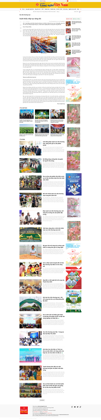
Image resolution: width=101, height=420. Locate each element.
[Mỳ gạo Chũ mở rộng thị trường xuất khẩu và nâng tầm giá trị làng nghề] (30, 252)
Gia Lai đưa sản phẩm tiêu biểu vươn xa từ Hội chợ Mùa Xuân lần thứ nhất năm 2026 (53, 178)
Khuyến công (47, 9)
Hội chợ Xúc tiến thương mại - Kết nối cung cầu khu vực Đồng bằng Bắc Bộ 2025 (53, 299)
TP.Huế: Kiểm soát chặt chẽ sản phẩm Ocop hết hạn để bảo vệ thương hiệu (76, 44)
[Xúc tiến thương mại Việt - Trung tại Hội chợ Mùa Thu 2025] (30, 338)
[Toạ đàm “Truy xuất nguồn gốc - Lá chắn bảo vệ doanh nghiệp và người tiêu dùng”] (26, 114)
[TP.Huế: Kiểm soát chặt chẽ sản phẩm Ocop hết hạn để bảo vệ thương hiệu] (68, 45)
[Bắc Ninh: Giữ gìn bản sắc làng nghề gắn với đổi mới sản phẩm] (68, 23)
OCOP (43, 9)
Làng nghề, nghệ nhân (30, 9)
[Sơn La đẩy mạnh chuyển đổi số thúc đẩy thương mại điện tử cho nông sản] (30, 269)
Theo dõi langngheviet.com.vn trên (54, 21)
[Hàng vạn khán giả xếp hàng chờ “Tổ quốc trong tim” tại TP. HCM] (68, 30)
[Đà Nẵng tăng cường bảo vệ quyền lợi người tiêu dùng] (30, 165)
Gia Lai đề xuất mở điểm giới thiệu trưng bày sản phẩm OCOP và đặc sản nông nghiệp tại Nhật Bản (54, 316)
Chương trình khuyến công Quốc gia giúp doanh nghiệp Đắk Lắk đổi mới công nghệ (76, 52)
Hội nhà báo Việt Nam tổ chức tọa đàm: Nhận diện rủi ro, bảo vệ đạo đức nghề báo (76, 37)
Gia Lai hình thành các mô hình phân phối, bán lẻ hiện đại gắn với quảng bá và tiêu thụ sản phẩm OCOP (53, 385)
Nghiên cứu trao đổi (72, 9)
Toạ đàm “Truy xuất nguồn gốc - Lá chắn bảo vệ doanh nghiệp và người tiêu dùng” (26, 121)
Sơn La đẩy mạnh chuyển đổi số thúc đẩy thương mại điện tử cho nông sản (53, 264)
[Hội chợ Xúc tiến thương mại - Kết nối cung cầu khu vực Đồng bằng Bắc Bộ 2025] (30, 303)
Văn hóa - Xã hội (59, 9)
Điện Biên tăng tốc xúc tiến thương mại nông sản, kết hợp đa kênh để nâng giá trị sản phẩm (56, 121)
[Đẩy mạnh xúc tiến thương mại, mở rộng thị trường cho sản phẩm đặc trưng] (30, 217)
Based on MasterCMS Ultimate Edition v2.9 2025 (27, 418)
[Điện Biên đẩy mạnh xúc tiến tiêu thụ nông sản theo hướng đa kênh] (57, 128)
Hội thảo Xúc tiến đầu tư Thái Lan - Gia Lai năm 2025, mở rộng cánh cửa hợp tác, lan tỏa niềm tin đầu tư (53, 351)
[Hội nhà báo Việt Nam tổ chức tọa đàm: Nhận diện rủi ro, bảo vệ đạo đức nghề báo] (68, 37)
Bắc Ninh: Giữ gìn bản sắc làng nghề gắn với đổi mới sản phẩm (38, 11)
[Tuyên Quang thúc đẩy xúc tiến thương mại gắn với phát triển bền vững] (30, 373)
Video (78, 9)
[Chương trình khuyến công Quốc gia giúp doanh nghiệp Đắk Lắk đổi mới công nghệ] (68, 52)
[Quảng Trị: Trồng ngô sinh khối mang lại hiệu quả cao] (26, 128)
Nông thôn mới (37, 9)
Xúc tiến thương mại (24, 14)
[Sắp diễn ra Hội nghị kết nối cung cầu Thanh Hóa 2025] (30, 286)
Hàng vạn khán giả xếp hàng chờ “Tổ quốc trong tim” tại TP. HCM (76, 29)
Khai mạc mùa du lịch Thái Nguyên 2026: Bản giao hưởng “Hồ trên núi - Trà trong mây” (41, 121)
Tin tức (23, 9)
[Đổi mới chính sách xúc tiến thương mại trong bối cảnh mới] (30, 200)
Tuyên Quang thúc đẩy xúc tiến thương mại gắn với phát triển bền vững (53, 368)
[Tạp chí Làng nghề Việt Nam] (23, 410)
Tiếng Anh (68, 1)
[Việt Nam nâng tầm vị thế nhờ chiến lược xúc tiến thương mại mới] (30, 234)
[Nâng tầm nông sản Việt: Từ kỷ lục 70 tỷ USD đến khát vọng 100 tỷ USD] (42, 128)
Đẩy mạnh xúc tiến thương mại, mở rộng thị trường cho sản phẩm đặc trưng (53, 212)
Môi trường (65, 9)
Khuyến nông (52, 9)
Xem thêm (42, 400)
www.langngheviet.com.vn (64, 414)
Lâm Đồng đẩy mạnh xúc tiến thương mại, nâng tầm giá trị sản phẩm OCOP (53, 143)
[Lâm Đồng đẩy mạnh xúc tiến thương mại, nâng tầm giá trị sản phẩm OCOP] (30, 148)
